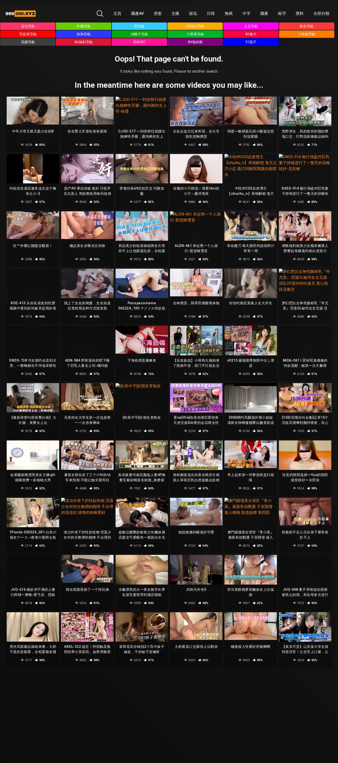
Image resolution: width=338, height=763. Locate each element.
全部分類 (321, 13)
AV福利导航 (83, 42)
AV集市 (251, 34)
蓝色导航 (28, 26)
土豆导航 (251, 26)
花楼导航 (28, 42)
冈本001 (139, 42)
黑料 (300, 13)
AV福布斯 (195, 42)
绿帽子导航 (139, 34)
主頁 (117, 13)
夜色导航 (307, 26)
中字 (246, 13)
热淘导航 (84, 34)
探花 (193, 13)
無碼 (229, 13)
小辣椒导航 (306, 34)
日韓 (211, 13)
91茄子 (250, 42)
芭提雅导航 (28, 34)
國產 (264, 13)
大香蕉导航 (195, 34)
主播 (175, 13)
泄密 (158, 13)
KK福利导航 (195, 26)
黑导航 (139, 26)
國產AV (137, 13)
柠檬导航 (84, 26)
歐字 (282, 13)
